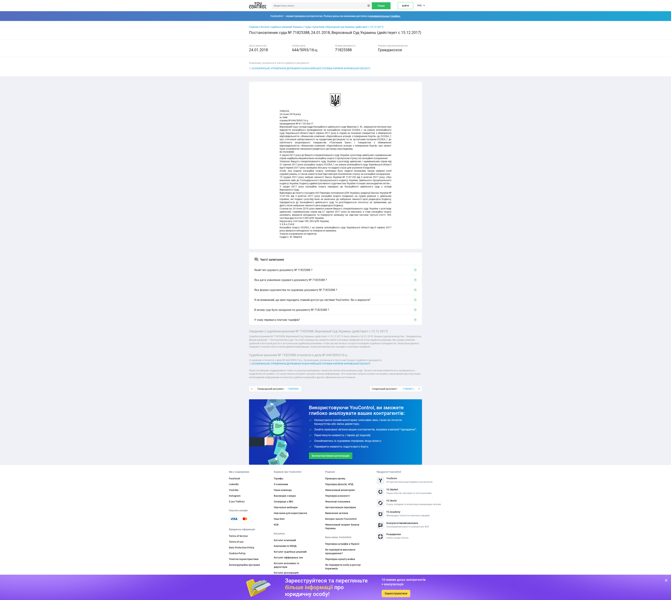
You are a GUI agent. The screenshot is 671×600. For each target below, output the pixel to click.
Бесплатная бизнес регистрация (330, 455)
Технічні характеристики (243, 559)
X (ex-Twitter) (237, 501)
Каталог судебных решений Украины (282, 27)
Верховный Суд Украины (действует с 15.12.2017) (355, 27)
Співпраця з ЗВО (283, 501)
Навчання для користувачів (290, 513)
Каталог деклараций (286, 572)
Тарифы (278, 478)
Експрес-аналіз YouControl (341, 518)
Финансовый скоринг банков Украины (342, 526)
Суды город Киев (314, 27)
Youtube (234, 490)
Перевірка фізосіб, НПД (339, 484)
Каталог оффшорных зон (288, 557)
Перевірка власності (337, 495)
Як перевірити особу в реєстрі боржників (343, 566)
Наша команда (283, 490)
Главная (253, 27)
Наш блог (279, 518)
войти (405, 5)
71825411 (408, 388)
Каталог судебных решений (290, 551)
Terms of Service (238, 536)
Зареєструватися (396, 593)
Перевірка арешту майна (340, 559)
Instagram (234, 495)
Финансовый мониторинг (340, 490)
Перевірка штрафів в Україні (342, 543)
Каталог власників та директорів (286, 565)
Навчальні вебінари (286, 507)
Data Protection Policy (241, 547)
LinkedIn (234, 484)
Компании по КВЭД (285, 546)
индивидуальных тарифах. (385, 16)
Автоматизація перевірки (340, 507)
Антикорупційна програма (244, 564)
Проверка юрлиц (335, 478)
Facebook (234, 478)
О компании (281, 484)
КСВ (276, 524)
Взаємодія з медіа (285, 495)
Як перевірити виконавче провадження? (340, 551)
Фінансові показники (337, 501)
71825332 (293, 388)
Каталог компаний (285, 540)
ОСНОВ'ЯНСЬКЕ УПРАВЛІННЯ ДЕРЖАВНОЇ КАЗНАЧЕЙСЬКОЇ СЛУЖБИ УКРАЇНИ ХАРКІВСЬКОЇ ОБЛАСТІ (311, 68)
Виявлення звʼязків (336, 513)
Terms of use (236, 541)
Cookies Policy (237, 553)
